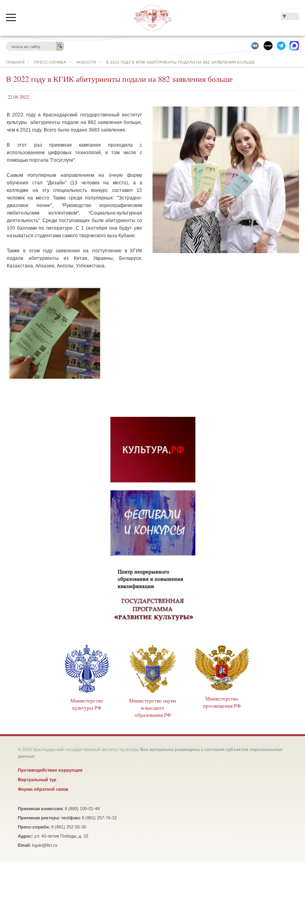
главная (15, 62)
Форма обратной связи (43, 789)
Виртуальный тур (37, 779)
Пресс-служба (50, 62)
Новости (86, 62)
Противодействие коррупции (50, 770)
